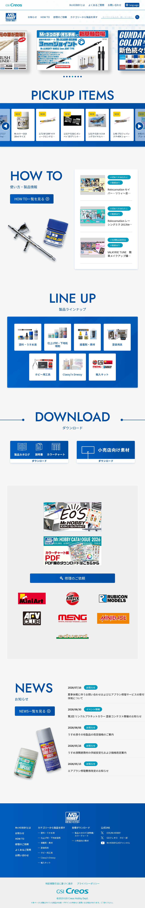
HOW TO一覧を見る (29, 198)
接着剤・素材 (47, 842)
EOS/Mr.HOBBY (114, 832)
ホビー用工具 (47, 852)
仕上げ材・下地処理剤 (51, 837)
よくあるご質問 (96, 5)
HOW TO (45, 17)
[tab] (64, 76)
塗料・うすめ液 (48, 832)
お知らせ (32, 17)
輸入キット (46, 862)
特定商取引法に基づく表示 (59, 883)
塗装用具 (45, 847)
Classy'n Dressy (48, 857)
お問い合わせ (114, 5)
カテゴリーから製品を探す (51, 827)
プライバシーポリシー (88, 883)
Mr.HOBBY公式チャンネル (118, 842)
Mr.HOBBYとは (77, 5)
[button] (5, 126)
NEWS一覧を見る (32, 711)
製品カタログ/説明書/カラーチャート (84, 834)
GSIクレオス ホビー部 (117, 837)
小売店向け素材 (82, 840)
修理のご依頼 (60, 17)
